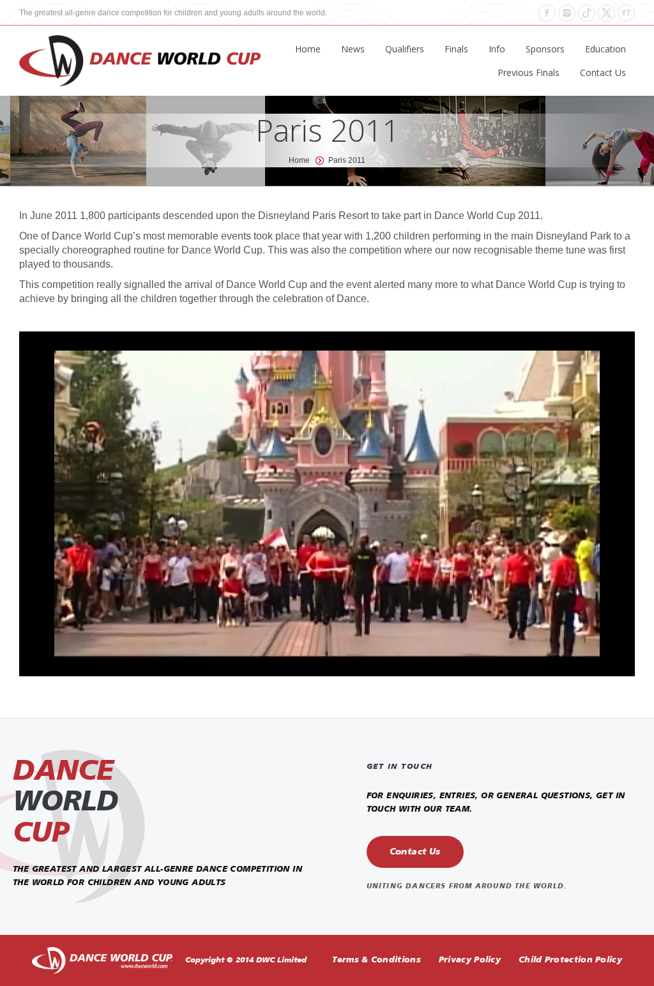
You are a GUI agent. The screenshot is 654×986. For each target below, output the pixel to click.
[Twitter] (606, 13)
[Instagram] (566, 13)
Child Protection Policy (570, 960)
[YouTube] (626, 13)
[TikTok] (586, 13)
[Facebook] (547, 13)
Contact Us (415, 851)
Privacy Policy (470, 960)
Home (299, 160)
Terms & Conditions (376, 960)
